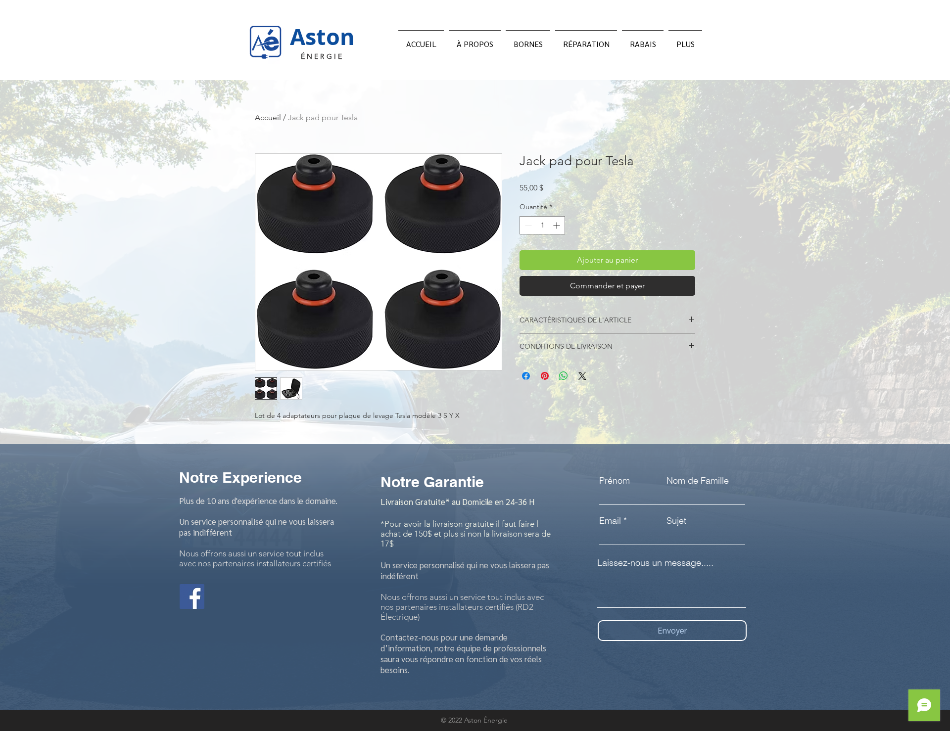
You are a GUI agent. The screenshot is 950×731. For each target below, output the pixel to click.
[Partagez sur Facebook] (526, 376)
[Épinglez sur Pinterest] (545, 376)
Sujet (676, 520)
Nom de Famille (697, 480)
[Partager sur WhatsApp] (564, 376)
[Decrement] (527, 225)
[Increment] (557, 225)
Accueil (268, 117)
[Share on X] (582, 376)
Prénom (614, 480)
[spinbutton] (542, 225)
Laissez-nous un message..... (655, 562)
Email (610, 520)
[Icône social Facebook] (192, 596)
